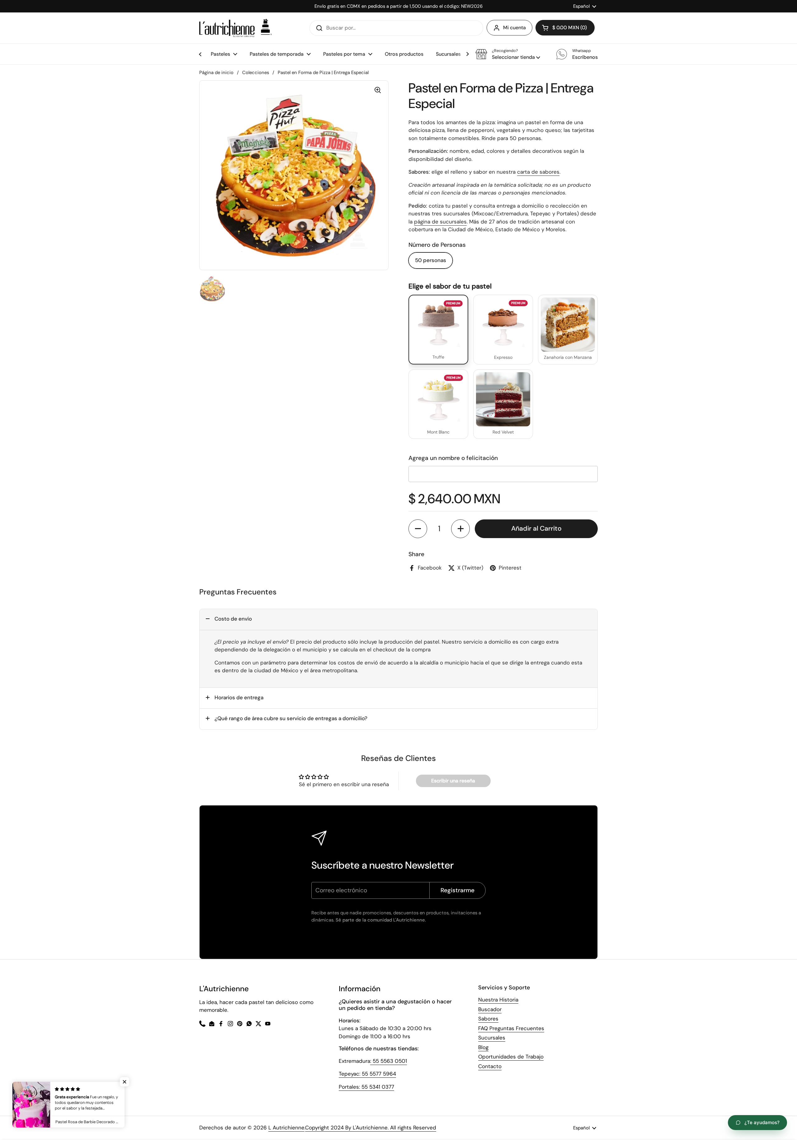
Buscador (490, 1009)
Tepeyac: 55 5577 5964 (367, 1073)
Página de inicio (216, 72)
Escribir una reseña (453, 780)
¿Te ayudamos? (762, 1122)
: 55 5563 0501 (388, 1061)
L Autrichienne (286, 1127)
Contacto (490, 1066)
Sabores (488, 1018)
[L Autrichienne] (235, 28)
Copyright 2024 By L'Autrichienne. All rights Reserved (370, 1127)
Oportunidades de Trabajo (511, 1056)
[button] (507, 54)
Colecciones (255, 72)
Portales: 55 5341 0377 (366, 1086)
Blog (483, 1047)
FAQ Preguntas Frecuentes (511, 1028)
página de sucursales (440, 221)
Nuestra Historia (498, 999)
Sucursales (491, 1037)
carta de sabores (538, 171)
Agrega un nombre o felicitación (453, 458)
